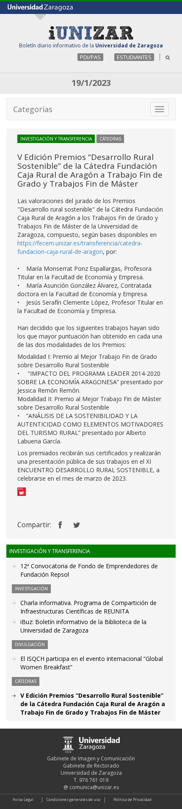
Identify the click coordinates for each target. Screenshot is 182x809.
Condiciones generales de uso (73, 799)
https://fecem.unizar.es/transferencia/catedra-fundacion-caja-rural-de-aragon (80, 247)
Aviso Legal (23, 799)
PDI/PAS (90, 57)
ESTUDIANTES (134, 57)
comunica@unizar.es (94, 787)
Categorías (32, 109)
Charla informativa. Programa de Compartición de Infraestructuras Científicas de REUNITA (88, 607)
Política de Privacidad (132, 799)
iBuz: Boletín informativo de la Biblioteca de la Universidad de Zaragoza (83, 626)
